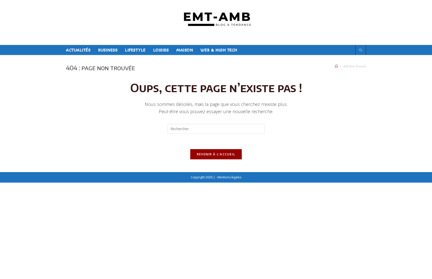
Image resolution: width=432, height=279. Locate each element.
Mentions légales (229, 177)
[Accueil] (336, 66)
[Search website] (360, 50)
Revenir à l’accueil (216, 154)
